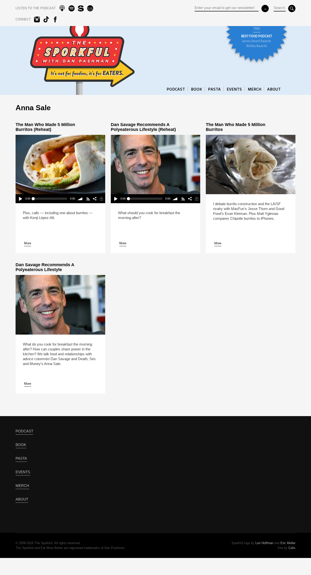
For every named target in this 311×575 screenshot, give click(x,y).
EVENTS (234, 89)
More (27, 243)
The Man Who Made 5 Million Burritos (235, 127)
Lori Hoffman (264, 543)
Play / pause (20, 198)
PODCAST (176, 89)
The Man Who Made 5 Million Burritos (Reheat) (45, 127)
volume (80, 198)
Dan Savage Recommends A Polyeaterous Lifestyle (45, 267)
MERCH (254, 89)
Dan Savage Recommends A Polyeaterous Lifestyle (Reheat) (143, 127)
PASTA (214, 89)
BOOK (196, 89)
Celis (291, 548)
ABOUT (274, 89)
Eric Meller (287, 543)
